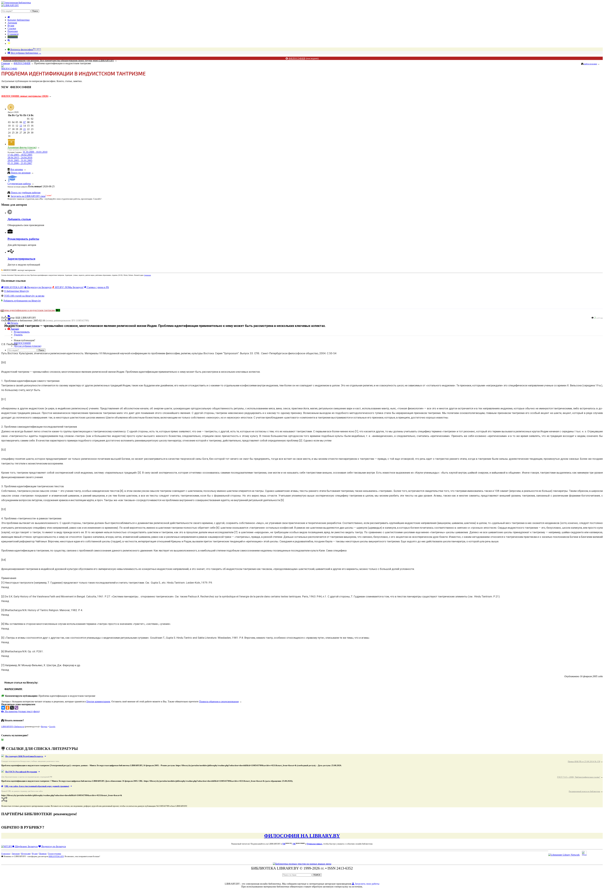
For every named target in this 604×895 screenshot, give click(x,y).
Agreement (147, 275)
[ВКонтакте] (3, 708)
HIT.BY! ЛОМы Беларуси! (69, 287)
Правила (42, 853)
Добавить (13, 37)
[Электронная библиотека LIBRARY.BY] (16, 2)
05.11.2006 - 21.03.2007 (20, 163)
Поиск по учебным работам (25, 192)
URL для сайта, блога (37, 786)
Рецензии (13, 31)
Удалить (18, 334)
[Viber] (16, 708)
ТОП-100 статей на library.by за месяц (24, 295)
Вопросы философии (25, 49)
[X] (12, 708)
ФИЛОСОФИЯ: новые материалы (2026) (24, 96)
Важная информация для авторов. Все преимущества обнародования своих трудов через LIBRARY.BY (58, 60)
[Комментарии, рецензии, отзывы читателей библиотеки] (9, 316)
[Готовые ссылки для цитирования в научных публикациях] (9, 319)
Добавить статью (19, 219)
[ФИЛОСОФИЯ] (9, 68)
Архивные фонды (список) (22, 147)
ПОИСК (316, 875)
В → (25, 53)
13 (21, 125)
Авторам (12, 22)
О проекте (13, 34)
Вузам (11, 25)
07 (24, 122)
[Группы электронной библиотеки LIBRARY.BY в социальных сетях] (9, 43)
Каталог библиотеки (19, 20)
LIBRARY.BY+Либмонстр (12, 726)
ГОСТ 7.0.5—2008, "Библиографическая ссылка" (578, 777)
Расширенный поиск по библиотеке (584, 791)
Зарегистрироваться (21, 258)
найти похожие (590, 64)
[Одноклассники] (7, 708)
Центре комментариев (98, 701)
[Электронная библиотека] (10, 5)
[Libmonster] (564, 854)
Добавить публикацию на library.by (22, 300)
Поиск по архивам (21, 172)
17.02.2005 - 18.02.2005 (20, 154)
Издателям (25, 853)
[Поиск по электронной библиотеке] (9, 40)
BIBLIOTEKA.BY (14, 287)
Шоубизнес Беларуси (26, 846)
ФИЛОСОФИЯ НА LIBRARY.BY (302, 836)
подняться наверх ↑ (11, 742)
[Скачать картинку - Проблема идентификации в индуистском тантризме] (3, 739)
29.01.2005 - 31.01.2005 (20, 160)
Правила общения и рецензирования (219, 701)
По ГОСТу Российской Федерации (21, 772)
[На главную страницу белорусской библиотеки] (302, 863)
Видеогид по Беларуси (39, 287)
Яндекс (44, 726)
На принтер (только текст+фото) (22, 711)
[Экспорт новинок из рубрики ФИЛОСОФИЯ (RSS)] (2, 270)
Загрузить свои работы (366, 883)
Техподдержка (54, 853)
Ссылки (12, 28)
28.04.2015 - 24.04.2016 (20, 157)
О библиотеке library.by (16, 291)
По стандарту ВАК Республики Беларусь (24, 756)
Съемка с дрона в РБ (97, 287)
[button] (13, 329)
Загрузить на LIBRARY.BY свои (28, 196)
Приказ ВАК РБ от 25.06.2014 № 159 (584, 761)
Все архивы (16, 169)
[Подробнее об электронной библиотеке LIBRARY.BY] (584, 854)
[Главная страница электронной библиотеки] (9, 17)
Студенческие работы (19, 183)
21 (24, 129)
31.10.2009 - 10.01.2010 (35, 152)
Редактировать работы (23, 238)
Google (52, 726)
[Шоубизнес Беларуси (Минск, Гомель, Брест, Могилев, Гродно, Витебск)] (6, 846)
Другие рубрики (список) (27, 346)
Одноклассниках (314, 844)
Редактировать (22, 331)
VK (283, 844)
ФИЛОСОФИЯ (296, 58)
